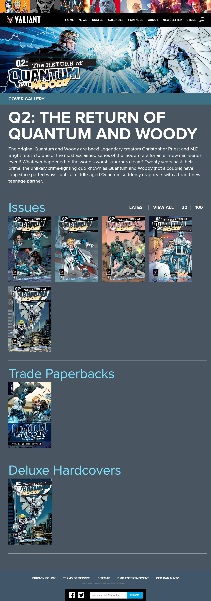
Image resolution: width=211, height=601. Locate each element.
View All (163, 207)
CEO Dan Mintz (167, 578)
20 (184, 207)
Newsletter (172, 20)
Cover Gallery (26, 99)
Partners (135, 20)
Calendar (115, 20)
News (83, 20)
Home (69, 20)
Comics (97, 20)
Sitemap (104, 578)
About (153, 20)
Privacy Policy (44, 578)
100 (199, 207)
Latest (137, 207)
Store (191, 20)
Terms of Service (76, 578)
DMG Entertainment (133, 578)
